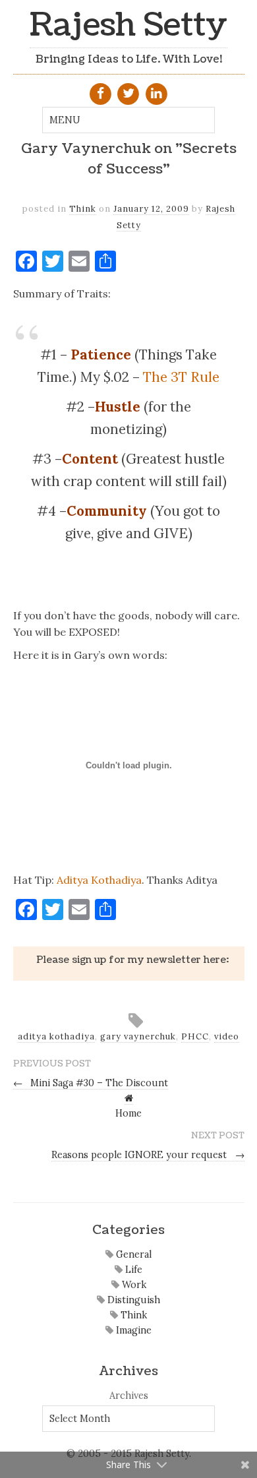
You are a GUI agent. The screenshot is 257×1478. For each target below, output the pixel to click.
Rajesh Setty (128, 25)
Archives (128, 1395)
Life (132, 1270)
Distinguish (132, 1300)
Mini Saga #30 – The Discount (91, 1083)
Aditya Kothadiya (99, 879)
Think (82, 208)
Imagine (132, 1330)
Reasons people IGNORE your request (147, 1155)
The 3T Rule (181, 377)
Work (132, 1285)
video (226, 1036)
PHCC (195, 1036)
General (132, 1254)
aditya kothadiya (56, 1036)
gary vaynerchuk (138, 1036)
